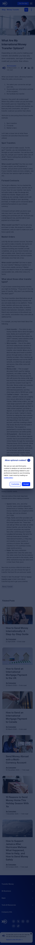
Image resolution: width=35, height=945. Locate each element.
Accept (26, 484)
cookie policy (8, 478)
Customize (15, 484)
